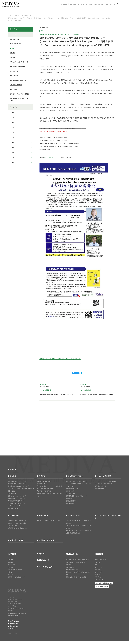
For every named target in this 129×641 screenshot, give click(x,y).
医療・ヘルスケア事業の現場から (76, 562)
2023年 (12, 127)
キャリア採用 (98, 572)
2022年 (12, 132)
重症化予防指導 (71, 501)
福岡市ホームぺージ (51, 157)
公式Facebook (15, 621)
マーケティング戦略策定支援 (103, 484)
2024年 (12, 122)
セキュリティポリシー (14, 606)
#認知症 (42, 34)
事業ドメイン (11, 565)
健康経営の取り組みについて (16, 577)
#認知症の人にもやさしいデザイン (55, 34)
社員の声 (97, 562)
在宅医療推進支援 (13, 526)
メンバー (10, 574)
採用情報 (89, 4)
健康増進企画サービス (73, 488)
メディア (12, 53)
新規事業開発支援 (100, 488)
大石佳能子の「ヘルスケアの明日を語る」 (78, 560)
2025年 (12, 117)
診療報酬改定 (70, 567)
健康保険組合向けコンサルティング (76, 496)
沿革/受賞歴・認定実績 (15, 570)
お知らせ (81, 4)
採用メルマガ (99, 579)
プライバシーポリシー (14, 603)
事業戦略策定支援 (100, 486)
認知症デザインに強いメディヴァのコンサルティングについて (60, 359)
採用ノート (13, 629)
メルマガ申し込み (45, 567)
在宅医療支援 (14, 71)
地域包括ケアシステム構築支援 (19, 94)
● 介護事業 (41, 476)
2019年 (12, 147)
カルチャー (98, 565)
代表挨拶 (10, 560)
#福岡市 (76, 34)
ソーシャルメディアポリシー (16, 608)
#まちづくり (70, 34)
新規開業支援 (14, 76)
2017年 (12, 158)
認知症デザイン (14, 39)
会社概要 (10, 567)
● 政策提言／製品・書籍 (45, 540)
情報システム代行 (13, 508)
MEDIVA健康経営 (15, 44)
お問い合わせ (110, 4)
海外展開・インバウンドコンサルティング (19, 99)
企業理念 (10, 562)
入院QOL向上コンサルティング (17, 503)
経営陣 (10, 572)
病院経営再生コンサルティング (17, 484)
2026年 (12, 112)
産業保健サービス (71, 493)
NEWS (12, 48)
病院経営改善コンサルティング (17, 481)
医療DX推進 (13, 89)
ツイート (76, 373)
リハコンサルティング (14, 506)
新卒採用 (97, 570)
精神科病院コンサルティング (16, 498)
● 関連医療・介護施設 (16, 540)
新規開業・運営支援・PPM (17, 66)
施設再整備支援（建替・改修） (18, 80)
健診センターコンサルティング (17, 496)
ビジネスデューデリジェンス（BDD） (105, 481)
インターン (98, 574)
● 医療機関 (12, 476)
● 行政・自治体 (13, 515)
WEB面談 (69, 498)
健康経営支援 (70, 491)
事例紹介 (68, 565)
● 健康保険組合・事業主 (74, 476)
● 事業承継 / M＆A (73, 515)
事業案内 (64, 4)
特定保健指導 (70, 503)
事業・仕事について (100, 560)
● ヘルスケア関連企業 (103, 476)
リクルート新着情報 (102, 586)
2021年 (12, 137)
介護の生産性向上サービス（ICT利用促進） (50, 486)
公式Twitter (14, 624)
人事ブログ (98, 577)
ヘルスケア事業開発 (16, 85)
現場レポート (98, 4)
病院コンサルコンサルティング (19, 62)
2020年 (12, 142)
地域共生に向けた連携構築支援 (17, 528)
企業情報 (72, 4)
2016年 (12, 163)
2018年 (12, 152)
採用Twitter (14, 626)
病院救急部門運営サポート (16, 501)
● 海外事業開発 (43, 515)
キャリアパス (98, 567)
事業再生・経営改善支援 (44, 481)
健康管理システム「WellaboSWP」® (77, 481)
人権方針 (10, 611)
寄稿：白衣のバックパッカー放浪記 (76, 577)
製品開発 (12, 57)
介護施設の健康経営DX (44, 491)
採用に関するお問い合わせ (104, 583)
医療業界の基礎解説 (72, 570)
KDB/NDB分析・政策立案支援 (17, 521)
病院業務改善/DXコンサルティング (18, 486)
